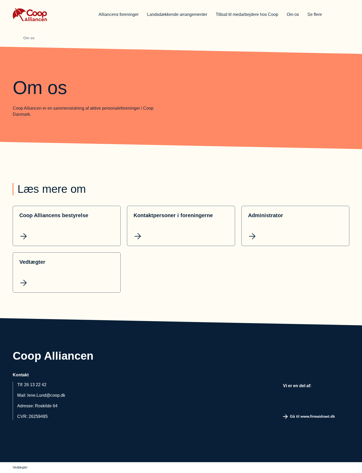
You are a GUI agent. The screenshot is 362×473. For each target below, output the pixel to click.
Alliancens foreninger (119, 14)
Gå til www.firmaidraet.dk (312, 416)
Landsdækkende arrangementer (177, 14)
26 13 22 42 (35, 384)
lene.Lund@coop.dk (46, 395)
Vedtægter (20, 467)
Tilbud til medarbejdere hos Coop (247, 14)
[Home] (17, 38)
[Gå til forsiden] (47, 14)
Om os (293, 14)
